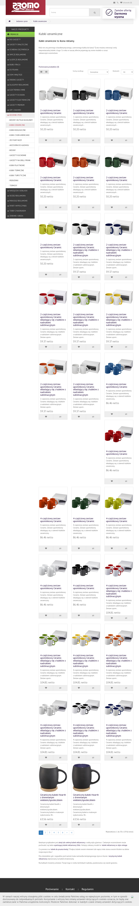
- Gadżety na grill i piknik (19, 160)
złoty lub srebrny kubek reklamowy (72, 842)
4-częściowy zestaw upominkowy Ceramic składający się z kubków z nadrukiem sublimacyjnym (119, 591)
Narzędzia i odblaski (18, 191)
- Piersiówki (12, 180)
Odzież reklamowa (17, 196)
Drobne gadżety (16, 80)
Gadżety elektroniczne (19, 100)
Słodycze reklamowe (18, 60)
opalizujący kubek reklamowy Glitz (67, 845)
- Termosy (12, 185)
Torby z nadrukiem (17, 211)
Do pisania (13, 70)
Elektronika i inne (17, 90)
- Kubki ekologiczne (16, 130)
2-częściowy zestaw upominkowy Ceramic (50, 112)
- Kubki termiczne (15, 170)
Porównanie (52, 889)
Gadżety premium (16, 105)
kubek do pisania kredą (59, 849)
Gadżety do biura (17, 95)
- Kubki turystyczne (16, 175)
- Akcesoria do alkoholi (18, 145)
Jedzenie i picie (22, 21)
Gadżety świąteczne (18, 44)
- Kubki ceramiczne (16, 125)
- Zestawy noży (14, 140)
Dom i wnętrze (15, 75)
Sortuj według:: (78, 71)
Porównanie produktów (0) (49, 67)
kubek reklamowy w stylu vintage (114, 845)
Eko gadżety (14, 39)
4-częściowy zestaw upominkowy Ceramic (116, 385)
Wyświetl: (115, 71)
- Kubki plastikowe (16, 165)
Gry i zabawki (15, 110)
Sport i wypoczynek (18, 206)
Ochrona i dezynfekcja (19, 49)
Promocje (14, 34)
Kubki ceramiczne (40, 21)
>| (71, 832)
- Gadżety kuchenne (16, 155)
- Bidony (11, 150)
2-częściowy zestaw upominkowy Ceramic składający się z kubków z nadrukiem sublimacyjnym (86, 250)
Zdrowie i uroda (16, 216)
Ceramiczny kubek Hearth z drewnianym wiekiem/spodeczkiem (53, 797)
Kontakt (70, 889)
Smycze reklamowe (17, 54)
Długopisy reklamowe (19, 85)
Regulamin (88, 889)
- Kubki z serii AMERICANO (18, 135)
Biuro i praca (14, 65)
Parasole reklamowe (18, 201)
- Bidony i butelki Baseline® (20, 120)
